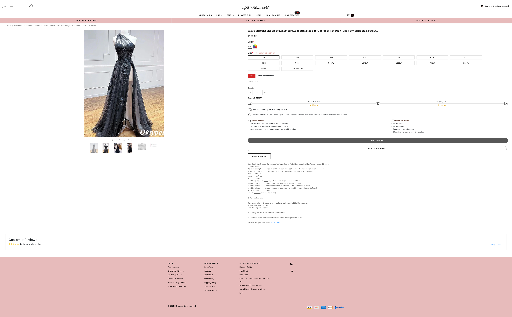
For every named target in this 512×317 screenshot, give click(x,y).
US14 (264, 63)
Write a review (496, 245)
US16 (297, 63)
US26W (264, 69)
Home (9, 26)
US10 (432, 57)
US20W (399, 63)
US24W (466, 63)
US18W (365, 63)
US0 (263, 57)
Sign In (487, 6)
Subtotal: (251, 98)
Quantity (251, 88)
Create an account (501, 6)
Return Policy (276, 223)
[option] (86, 20)
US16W (331, 63)
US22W (432, 63)
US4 (331, 57)
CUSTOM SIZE (297, 69)
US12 (466, 57)
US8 (398, 57)
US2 (297, 57)
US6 (365, 57)
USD (291, 271)
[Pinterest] (291, 264)
